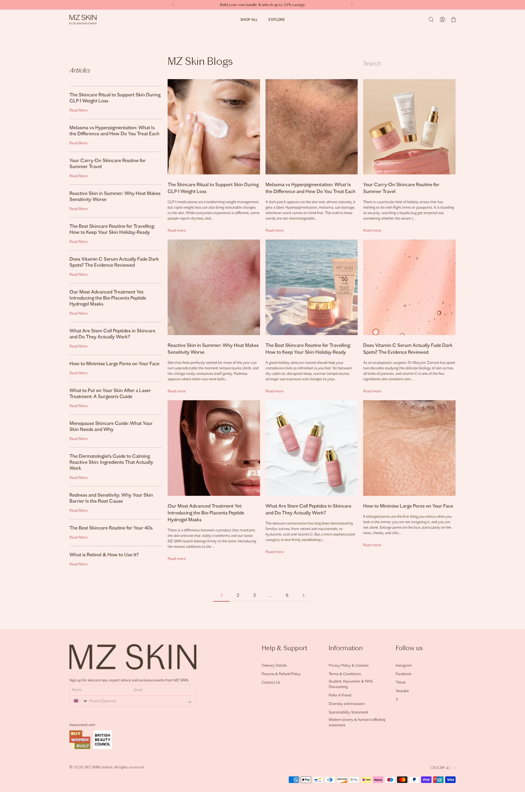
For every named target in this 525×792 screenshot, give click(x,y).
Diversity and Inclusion (346, 703)
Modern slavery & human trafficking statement (357, 722)
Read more (177, 230)
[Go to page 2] (303, 595)
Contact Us (271, 682)
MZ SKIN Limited (98, 767)
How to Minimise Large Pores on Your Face (408, 506)
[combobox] (79, 701)
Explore (277, 19)
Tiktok (401, 682)
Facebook (403, 674)
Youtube (402, 691)
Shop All (249, 19)
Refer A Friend (340, 695)
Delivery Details (274, 665)
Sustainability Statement (348, 712)
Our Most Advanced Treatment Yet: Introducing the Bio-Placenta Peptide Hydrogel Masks (206, 513)
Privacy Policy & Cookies (349, 665)
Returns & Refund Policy (281, 674)
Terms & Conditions (345, 674)
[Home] (83, 19)
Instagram (404, 665)
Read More (78, 110)
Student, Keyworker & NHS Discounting (351, 684)
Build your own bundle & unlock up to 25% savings (262, 4)
